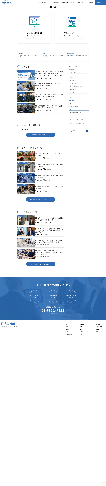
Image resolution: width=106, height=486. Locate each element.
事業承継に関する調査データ (75, 112)
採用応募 (91, 2)
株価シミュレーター (70, 2)
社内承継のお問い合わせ (53, 296)
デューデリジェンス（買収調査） (76, 95)
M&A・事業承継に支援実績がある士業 (77, 123)
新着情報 (78, 2)
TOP (66, 324)
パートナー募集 (73, 126)
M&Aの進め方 (72, 92)
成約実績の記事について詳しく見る (40, 264)
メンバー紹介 (84, 2)
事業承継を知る (56, 2)
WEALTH (49, 2)
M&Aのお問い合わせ (35, 296)
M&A (39, 2)
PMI (70, 103)
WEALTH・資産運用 (74, 106)
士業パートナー (83, 331)
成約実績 (63, 2)
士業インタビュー (83, 334)
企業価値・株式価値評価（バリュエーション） (79, 86)
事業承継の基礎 (73, 72)
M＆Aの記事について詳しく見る (41, 135)
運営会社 (98, 331)
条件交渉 (71, 97)
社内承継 (44, 2)
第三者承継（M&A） (74, 80)
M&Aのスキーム (73, 89)
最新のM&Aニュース (74, 115)
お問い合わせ (100, 2)
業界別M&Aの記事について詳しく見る (40, 199)
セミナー (82, 329)
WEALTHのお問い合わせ (71, 296)
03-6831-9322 (53, 310)
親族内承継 (72, 75)
